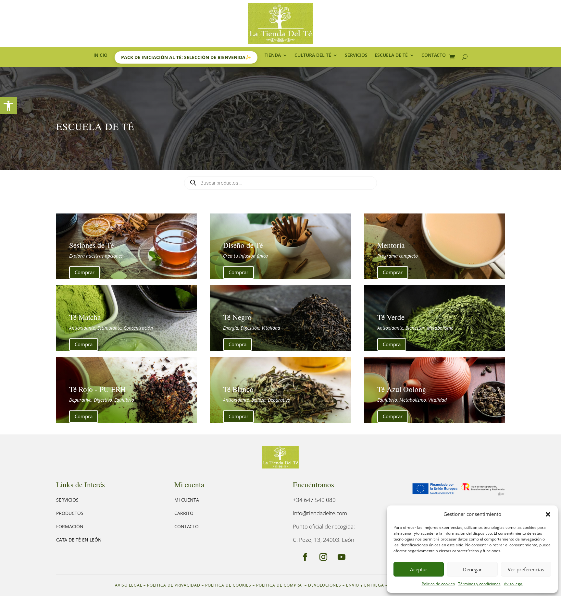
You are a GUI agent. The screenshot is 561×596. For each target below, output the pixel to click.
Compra (84, 344)
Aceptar (418, 569)
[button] (8, 105)
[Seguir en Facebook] (305, 557)
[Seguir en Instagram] (323, 557)
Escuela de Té (391, 55)
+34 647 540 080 (314, 500)
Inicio (100, 55)
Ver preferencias (526, 569)
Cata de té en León (79, 540)
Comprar (84, 272)
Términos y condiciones (479, 584)
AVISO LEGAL (128, 585)
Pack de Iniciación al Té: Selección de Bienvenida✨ (186, 57)
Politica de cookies (438, 584)
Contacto (433, 55)
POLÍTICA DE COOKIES (228, 585)
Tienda (273, 55)
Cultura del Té (312, 55)
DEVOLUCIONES (324, 585)
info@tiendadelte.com (320, 513)
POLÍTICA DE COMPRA (279, 585)
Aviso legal (513, 584)
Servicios (356, 55)
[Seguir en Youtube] (341, 557)
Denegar (472, 569)
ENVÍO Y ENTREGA (365, 585)
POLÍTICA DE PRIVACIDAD (173, 585)
